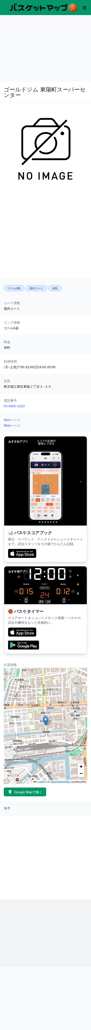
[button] (46, 721)
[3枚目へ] (42, 522)
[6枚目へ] (51, 522)
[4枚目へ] (45, 522)
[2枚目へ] (39, 522)
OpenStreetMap (60, 782)
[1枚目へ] (36, 522)
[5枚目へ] (48, 522)
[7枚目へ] (53, 522)
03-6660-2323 (14, 406)
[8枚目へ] (56, 522)
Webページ (12, 425)
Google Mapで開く (28, 792)
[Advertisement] (45, 48)
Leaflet (41, 782)
